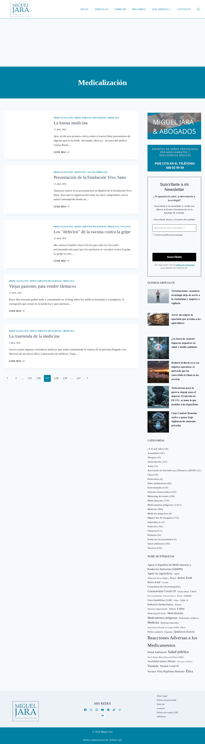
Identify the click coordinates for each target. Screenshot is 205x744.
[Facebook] (85, 709)
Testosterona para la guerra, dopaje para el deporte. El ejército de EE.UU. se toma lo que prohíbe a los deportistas (184, 396)
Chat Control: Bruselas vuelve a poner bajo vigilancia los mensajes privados (184, 419)
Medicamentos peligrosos (90, 118)
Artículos (101, 9)
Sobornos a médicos (184, 661)
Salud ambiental (97, 172)
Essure (179, 596)
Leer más (61, 152)
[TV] (102, 715)
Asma (150, 466)
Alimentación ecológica (158, 578)
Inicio (84, 9)
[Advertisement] (102, 42)
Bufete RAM (185, 577)
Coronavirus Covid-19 (162, 591)
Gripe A (184, 600)
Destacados (153, 479)
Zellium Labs (116, 740)
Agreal (176, 574)
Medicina (113, 118)
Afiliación (161, 716)
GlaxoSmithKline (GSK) (160, 600)
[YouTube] (102, 709)
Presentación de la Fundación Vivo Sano (90, 177)
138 (56, 378)
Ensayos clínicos (169, 596)
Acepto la (169, 235)
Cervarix (165, 582)
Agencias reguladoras (160, 573)
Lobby (181, 608)
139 (65, 378)
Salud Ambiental (157, 652)
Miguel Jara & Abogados (160, 518)
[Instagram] (96, 709)
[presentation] (26, 126)
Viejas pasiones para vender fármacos (42, 286)
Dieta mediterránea (157, 483)
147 (78, 378)
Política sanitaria (155, 632)
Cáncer (151, 474)
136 (38, 378)
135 (30, 378)
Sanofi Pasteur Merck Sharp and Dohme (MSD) (166, 657)
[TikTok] (113, 709)
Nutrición (152, 526)
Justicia (172, 609)
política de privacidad (173, 235)
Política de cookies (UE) (167, 712)
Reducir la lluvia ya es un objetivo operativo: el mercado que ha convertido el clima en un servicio (185, 370)
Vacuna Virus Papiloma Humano (166, 671)
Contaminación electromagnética (164, 586)
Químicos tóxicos (184, 631)
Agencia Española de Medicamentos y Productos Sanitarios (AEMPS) (169, 567)
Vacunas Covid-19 (169, 666)
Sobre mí (120, 9)
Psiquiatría (168, 632)
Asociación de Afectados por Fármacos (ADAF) (172, 470)
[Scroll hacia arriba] (199, 717)
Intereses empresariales (158, 609)
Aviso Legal (162, 696)
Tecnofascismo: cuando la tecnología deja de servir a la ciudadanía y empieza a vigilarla (185, 297)
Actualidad (153, 453)
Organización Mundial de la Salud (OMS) (163, 627)
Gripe (176, 600)
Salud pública (178, 652)
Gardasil (188, 596)
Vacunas (126, 227)
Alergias (152, 457)
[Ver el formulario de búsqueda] (198, 9)
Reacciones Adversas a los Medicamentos (172, 641)
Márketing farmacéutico (169, 623)
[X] (91, 709)
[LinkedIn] (108, 709)
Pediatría (152, 535)
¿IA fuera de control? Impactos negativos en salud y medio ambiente (184, 342)
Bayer (173, 578)
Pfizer (183, 627)
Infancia (178, 605)
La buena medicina (71, 123)
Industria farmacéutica (159, 492)
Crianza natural (183, 591)
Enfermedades (155, 487)
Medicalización (63, 118)
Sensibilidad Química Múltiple (162, 661)
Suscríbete (174, 257)
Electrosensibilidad (155, 596)
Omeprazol (153, 530)
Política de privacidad (166, 700)
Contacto (184, 9)
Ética (189, 671)
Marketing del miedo (158, 496)
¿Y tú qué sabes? (156, 449)
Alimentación (154, 462)
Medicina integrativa (158, 513)
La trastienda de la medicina (34, 336)
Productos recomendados (160, 539)
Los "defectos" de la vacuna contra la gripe (92, 231)
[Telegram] (119, 709)
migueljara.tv (154, 522)
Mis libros (139, 9)
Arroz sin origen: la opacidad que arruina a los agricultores (186, 318)
